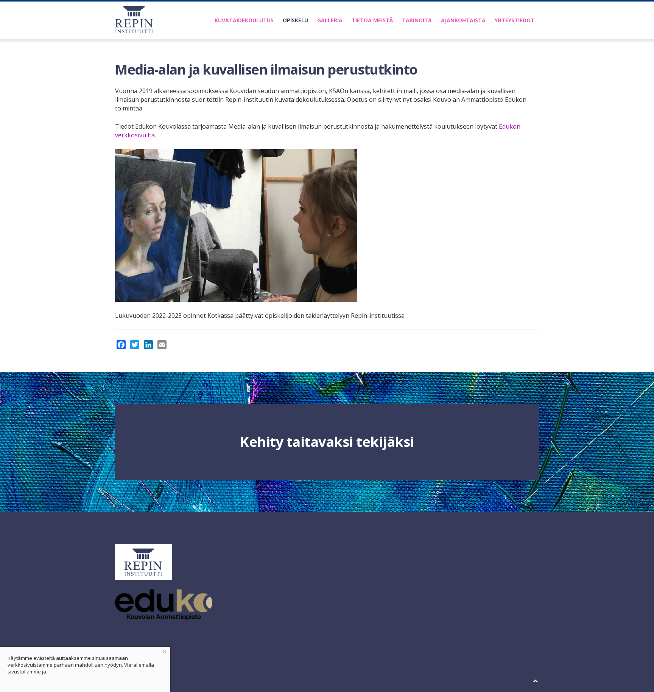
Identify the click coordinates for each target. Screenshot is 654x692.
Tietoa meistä (372, 20)
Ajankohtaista (463, 20)
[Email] (162, 344)
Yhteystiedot (514, 20)
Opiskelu (295, 20)
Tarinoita (417, 20)
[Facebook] (121, 344)
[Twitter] (135, 344)
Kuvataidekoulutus (244, 20)
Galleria (330, 20)
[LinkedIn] (148, 344)
